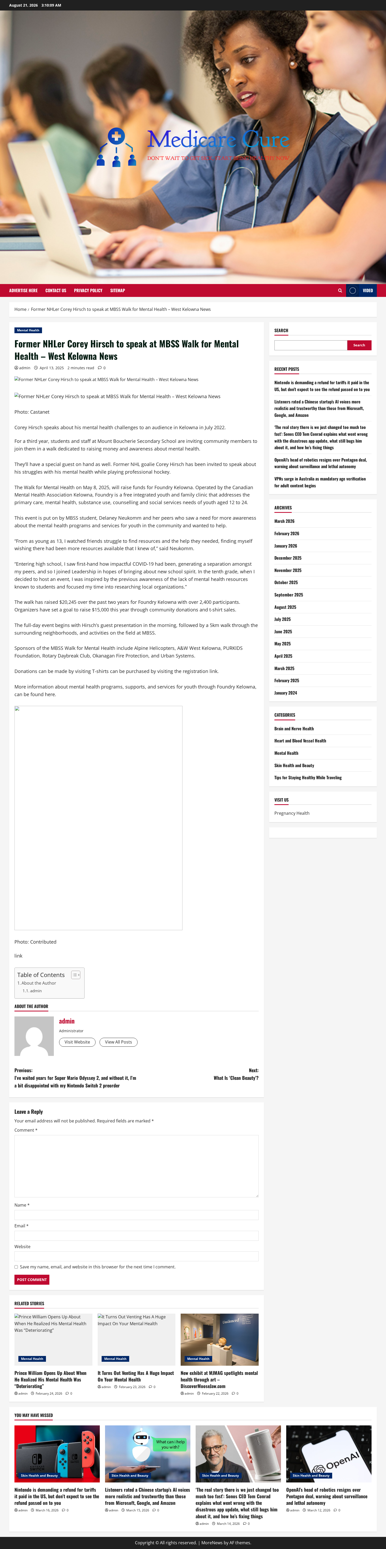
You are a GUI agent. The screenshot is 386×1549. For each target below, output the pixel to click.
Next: (236, 1074)
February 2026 (286, 533)
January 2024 (285, 693)
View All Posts (118, 1042)
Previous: (75, 1078)
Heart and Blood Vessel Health (300, 740)
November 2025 (287, 570)
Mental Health (28, 330)
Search (281, 330)
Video (368, 290)
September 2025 (288, 594)
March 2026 (284, 521)
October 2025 (286, 582)
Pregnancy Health (292, 813)
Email (21, 1226)
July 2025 (282, 619)
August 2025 (285, 607)
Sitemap (117, 290)
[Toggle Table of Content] (73, 974)
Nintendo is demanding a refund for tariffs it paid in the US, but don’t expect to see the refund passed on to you (322, 385)
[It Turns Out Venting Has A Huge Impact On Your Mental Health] (137, 1340)
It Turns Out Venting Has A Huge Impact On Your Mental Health (136, 1376)
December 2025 (287, 558)
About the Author (39, 983)
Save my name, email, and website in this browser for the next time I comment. (98, 1267)
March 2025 (284, 668)
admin (24, 367)
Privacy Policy (88, 290)
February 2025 (286, 680)
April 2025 (283, 656)
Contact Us (55, 290)
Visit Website (77, 1042)
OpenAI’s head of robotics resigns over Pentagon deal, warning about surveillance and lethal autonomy (320, 463)
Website (22, 1246)
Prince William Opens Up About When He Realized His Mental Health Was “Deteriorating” (50, 1379)
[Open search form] (340, 290)
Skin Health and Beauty (294, 765)
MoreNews (212, 1543)
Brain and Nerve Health (294, 728)
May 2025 (282, 643)
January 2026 (285, 546)
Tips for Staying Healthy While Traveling (308, 777)
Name (22, 1205)
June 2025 (283, 631)
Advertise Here (23, 290)
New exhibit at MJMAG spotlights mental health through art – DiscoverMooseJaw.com (219, 1379)
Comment (26, 1130)
